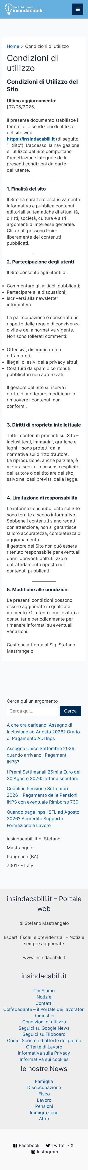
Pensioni (44, 1106)
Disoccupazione (44, 1087)
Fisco (44, 1094)
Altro (44, 1118)
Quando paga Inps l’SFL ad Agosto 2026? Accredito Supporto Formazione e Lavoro (43, 818)
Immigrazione (44, 1112)
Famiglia (44, 1081)
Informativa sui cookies (44, 1059)
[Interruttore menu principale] (78, 9)
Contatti (44, 1003)
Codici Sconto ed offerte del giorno (44, 1040)
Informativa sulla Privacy (44, 1053)
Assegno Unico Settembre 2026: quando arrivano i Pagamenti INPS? (41, 755)
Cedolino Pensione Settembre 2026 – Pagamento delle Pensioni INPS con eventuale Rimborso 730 (42, 795)
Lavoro (44, 1100)
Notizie (44, 997)
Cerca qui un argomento (32, 701)
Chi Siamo (44, 990)
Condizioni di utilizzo (44, 1022)
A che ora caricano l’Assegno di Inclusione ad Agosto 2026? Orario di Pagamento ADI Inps (43, 731)
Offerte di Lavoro (44, 1047)
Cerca (70, 711)
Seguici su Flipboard (44, 1034)
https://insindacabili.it (31, 139)
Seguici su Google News (44, 1028)
